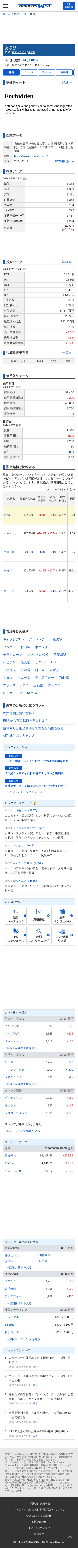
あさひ (8, 514)
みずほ (54, 670)
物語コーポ (12, 1332)
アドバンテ (37, 639)
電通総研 (10, 1288)
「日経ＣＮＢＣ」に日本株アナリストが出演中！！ (37, 773)
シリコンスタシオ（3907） (30, 827)
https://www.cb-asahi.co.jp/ (31, 156)
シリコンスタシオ (16, 1113)
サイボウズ (12, 1033)
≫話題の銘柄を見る (19, 1267)
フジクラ (9, 647)
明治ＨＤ (44, 1255)
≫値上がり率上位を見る (21, 1048)
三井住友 (9, 670)
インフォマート (14, 1026)
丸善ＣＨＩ (10, 552)
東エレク (41, 647)
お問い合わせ (39, 1521)
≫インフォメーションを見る (24, 791)
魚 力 (9, 590)
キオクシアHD (13, 639)
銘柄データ (20, 14)
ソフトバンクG (38, 654)
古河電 (25, 670)
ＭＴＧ (43, 1261)
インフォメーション (39, 1527)
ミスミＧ (10, 1281)
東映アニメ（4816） (26, 880)
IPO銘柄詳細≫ (64, 161)
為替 (35, 1366)
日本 (35, 1403)
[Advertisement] (39, 29)
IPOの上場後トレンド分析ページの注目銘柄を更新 (36, 761)
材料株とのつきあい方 (19, 735)
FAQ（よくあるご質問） (39, 1515)
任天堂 (25, 662)
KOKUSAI (34, 693)
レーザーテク (12, 693)
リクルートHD (45, 662)
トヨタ (8, 677)
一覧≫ (67, 352)
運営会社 (39, 1533)
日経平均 (10, 1155)
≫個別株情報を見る (19, 1303)
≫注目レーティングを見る (23, 1339)
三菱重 (38, 685)
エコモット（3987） (26, 810)
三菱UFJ (59, 654)
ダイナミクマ (13, 1097)
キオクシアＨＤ (14, 1069)
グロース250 (13, 1170)
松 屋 (9, 1061)
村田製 (25, 647)
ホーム (6, 14)
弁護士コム (12, 1255)
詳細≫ (67, 82)
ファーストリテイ (16, 685)
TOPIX (9, 1163)
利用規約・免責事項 (39, 1503)
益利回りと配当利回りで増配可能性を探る (33, 728)
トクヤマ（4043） (24, 845)
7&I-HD (64, 677)
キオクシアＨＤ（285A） (28, 863)
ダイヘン (10, 1261)
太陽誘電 (55, 639)
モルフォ (10, 1105)
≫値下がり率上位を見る (21, 1084)
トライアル (12, 1317)
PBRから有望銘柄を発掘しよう (25, 720)
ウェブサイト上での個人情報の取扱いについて (39, 1509)
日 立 (40, 670)
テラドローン (12, 654)
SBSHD (9, 1324)
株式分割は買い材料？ (19, 713)
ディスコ (54, 685)
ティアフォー (44, 677)
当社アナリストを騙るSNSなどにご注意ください (35, 785)
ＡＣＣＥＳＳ (13, 1077)
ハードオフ (10, 533)
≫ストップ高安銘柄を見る (23, 1131)
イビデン (9, 662)
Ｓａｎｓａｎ (13, 1041)
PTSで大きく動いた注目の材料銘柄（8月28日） (39, 1431)
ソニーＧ (23, 677)
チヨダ (8, 570)
